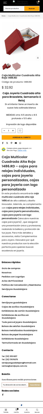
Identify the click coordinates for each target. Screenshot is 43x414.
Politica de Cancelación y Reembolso (21, 285)
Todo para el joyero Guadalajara (19, 322)
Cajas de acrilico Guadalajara (18, 306)
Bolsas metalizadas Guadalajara (19, 330)
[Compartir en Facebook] (3, 143)
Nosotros (6, 272)
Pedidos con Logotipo (13, 276)
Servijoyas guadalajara (14, 302)
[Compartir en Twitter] (7, 143)
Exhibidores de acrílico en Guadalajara (15, 316)
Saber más (22, 150)
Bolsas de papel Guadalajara (17, 334)
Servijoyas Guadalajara (14, 289)
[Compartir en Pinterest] (11, 143)
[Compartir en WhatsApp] (20, 143)
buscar (32, 8)
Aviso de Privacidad (12, 280)
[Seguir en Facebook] (3, 394)
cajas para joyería (11, 222)
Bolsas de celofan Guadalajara (18, 326)
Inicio (4, 16)
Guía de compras (11, 268)
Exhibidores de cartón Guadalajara (20, 310)
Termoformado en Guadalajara (19, 342)
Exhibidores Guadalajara (15, 338)
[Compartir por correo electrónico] (16, 143)
